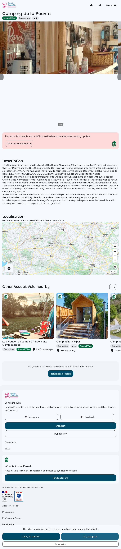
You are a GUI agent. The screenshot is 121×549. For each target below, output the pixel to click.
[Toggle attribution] (115, 267)
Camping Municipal (68, 341)
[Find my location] (115, 246)
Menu (109, 5)
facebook (89, 417)
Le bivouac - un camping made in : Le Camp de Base (24, 343)
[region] (60, 248)
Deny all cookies (31, 536)
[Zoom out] (115, 256)
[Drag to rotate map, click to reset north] (115, 260)
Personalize (60, 544)
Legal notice (8, 524)
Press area (10, 442)
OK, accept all (90, 536)
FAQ (7, 448)
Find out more (60, 477)
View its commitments (19, 143)
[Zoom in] (115, 251)
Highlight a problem (60, 373)
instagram (34, 417)
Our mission (60, 433)
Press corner (8, 512)
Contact (60, 425)
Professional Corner (11, 518)
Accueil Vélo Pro (10, 505)
